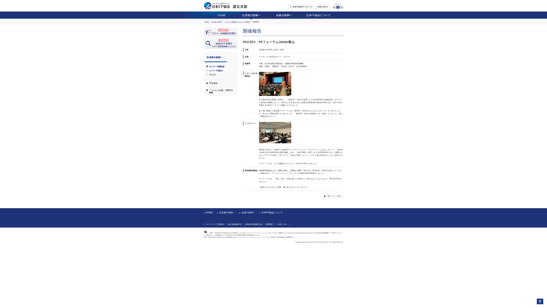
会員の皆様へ (248, 212)
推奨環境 (269, 224)
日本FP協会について (272, 212)
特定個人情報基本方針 (253, 224)
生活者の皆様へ (227, 212)
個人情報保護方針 (235, 224)
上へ (540, 301)
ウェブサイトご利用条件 (215, 224)
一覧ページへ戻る (333, 196)
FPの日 (212, 74)
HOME (209, 212)
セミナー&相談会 (216, 71)
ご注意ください (282, 224)
